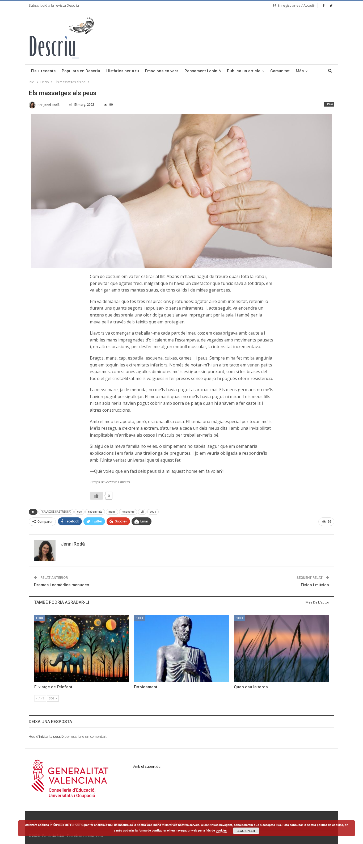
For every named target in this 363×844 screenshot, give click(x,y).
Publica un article (243, 71)
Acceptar (246, 830)
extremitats (95, 511)
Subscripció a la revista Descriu (54, 5)
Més (300, 71)
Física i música (315, 585)
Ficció (329, 104)
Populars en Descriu (81, 71)
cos (79, 511)
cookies (221, 830)
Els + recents (43, 71)
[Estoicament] (181, 648)
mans (112, 511)
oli (142, 511)
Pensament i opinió (202, 71)
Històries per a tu (122, 71)
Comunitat (280, 71)
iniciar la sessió (51, 736)
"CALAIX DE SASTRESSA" (56, 511)
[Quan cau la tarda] (281, 648)
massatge (128, 511)
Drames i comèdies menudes (61, 585)
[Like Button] (96, 496)
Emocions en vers (161, 71)
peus (153, 511)
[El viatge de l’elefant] (81, 648)
